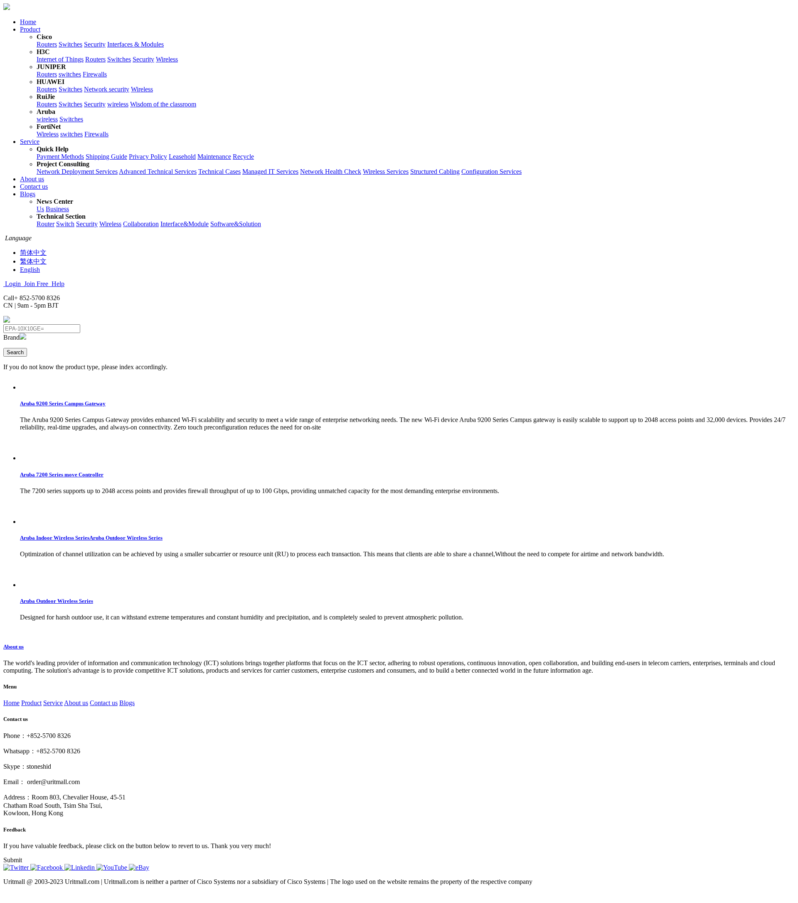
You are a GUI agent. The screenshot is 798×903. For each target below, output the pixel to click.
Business (57, 208)
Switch (65, 223)
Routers (47, 44)
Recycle (243, 156)
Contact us (34, 186)
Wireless (167, 59)
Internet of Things (60, 59)
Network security (106, 89)
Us (40, 208)
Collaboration (141, 223)
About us (32, 179)
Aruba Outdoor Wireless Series (56, 601)
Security (95, 44)
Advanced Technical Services (158, 171)
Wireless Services (386, 171)
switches (70, 74)
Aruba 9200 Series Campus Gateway (63, 403)
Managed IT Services (270, 171)
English (30, 269)
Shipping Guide (106, 156)
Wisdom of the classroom (163, 104)
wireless (117, 104)
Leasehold (182, 156)
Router (45, 223)
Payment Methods (60, 156)
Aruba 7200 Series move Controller (61, 474)
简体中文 (33, 252)
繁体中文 (33, 261)
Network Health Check (330, 171)
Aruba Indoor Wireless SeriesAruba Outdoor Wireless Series (91, 538)
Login (12, 283)
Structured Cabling (435, 171)
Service (29, 141)
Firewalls (95, 74)
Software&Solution (235, 223)
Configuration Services (491, 171)
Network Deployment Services (77, 171)
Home (28, 21)
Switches (70, 44)
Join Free (36, 283)
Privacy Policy (148, 156)
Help (57, 283)
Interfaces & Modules (135, 44)
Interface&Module (184, 223)
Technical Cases (219, 171)
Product (30, 29)
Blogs (27, 193)
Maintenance (214, 156)
